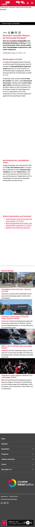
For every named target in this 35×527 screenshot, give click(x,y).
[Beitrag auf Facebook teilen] (12, 33)
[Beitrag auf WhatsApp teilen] (9, 33)
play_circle (28, 523)
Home (3, 439)
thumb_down (25, 523)
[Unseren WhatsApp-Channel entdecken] (2, 503)
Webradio (4, 444)
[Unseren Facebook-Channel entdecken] (5, 503)
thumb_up (31, 523)
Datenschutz (14, 496)
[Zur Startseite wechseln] (5, 3)
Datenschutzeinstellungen (9, 499)
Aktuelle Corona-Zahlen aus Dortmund (18, 228)
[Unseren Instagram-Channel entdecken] (7, 503)
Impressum (4, 496)
